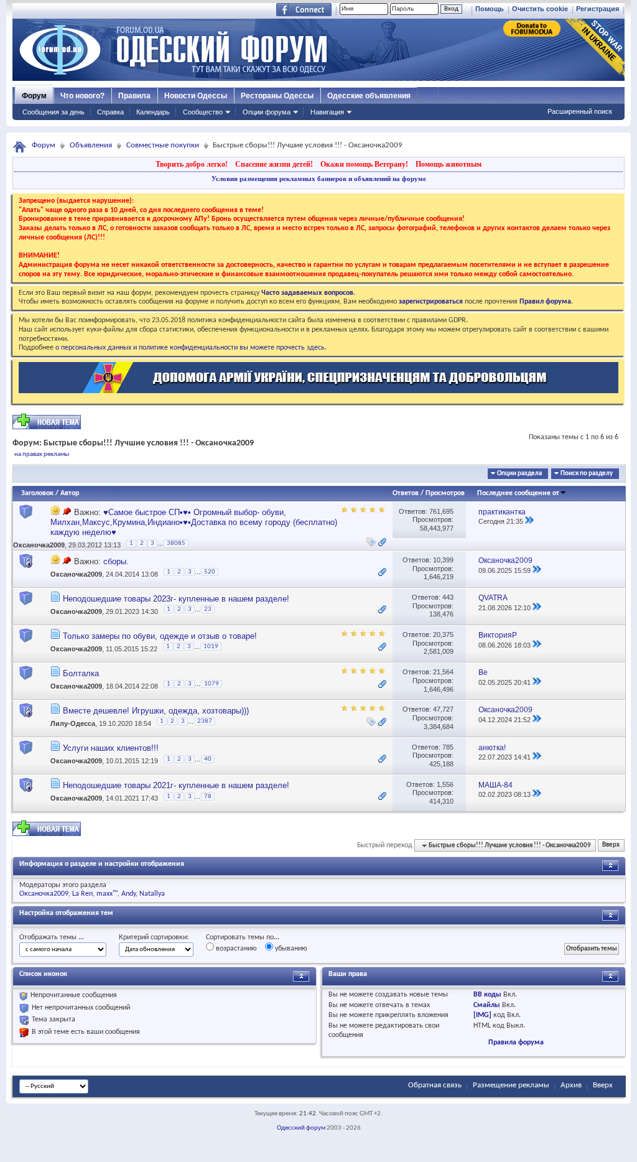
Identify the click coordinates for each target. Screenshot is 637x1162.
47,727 (443, 709)
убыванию (290, 948)
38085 (176, 543)
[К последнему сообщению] (529, 521)
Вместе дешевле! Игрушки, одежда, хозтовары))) (156, 710)
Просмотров (445, 493)
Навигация (327, 112)
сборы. (116, 561)
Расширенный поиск (579, 111)
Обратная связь (435, 1085)
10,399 (443, 560)
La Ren (82, 894)
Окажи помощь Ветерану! (364, 164)
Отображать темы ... (51, 937)
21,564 (443, 672)
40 (208, 759)
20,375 (443, 634)
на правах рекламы (41, 454)
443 (447, 597)
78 (208, 796)
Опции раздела (519, 473)
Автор (69, 493)
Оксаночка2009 (39, 545)
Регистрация (597, 8)
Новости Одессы (195, 95)
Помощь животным (448, 164)
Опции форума (267, 112)
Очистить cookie (540, 8)
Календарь (153, 112)
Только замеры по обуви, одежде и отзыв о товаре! (160, 636)
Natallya (152, 894)
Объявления (91, 145)
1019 (210, 646)
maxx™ (107, 894)
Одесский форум (301, 1128)
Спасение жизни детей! (274, 164)
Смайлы (486, 1005)
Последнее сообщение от (518, 493)
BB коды (487, 994)
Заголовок (37, 493)
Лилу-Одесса (72, 723)
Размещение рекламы (511, 1085)
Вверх (611, 845)
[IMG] (482, 1015)
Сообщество (203, 112)
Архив (571, 1085)
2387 (204, 721)
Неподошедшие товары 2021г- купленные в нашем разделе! (176, 785)
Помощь (489, 8)
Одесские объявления (369, 95)
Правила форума (516, 1042)
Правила (134, 95)
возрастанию (235, 948)
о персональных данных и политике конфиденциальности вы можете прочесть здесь (190, 347)
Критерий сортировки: (153, 937)
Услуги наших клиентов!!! (111, 748)
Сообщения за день (53, 112)
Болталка (81, 673)
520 (209, 572)
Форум (34, 95)
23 (208, 609)
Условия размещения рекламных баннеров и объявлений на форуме (319, 178)
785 (447, 747)
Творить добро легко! (192, 164)
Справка (110, 112)
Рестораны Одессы (277, 95)
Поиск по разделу (586, 473)
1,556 (445, 784)
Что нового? (82, 95)
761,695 (441, 511)
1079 (211, 684)
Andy (128, 894)
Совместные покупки (162, 145)
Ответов (406, 493)
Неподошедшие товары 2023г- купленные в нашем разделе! (176, 598)
